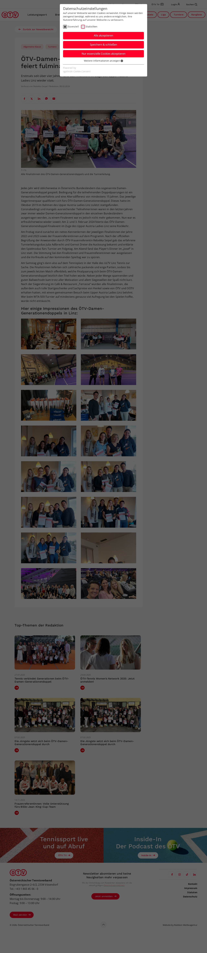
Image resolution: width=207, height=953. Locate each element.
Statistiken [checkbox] (91, 26)
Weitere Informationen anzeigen (102, 60)
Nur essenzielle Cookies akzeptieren (103, 53)
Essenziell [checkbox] (73, 26)
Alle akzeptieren (103, 35)
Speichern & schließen (103, 44)
